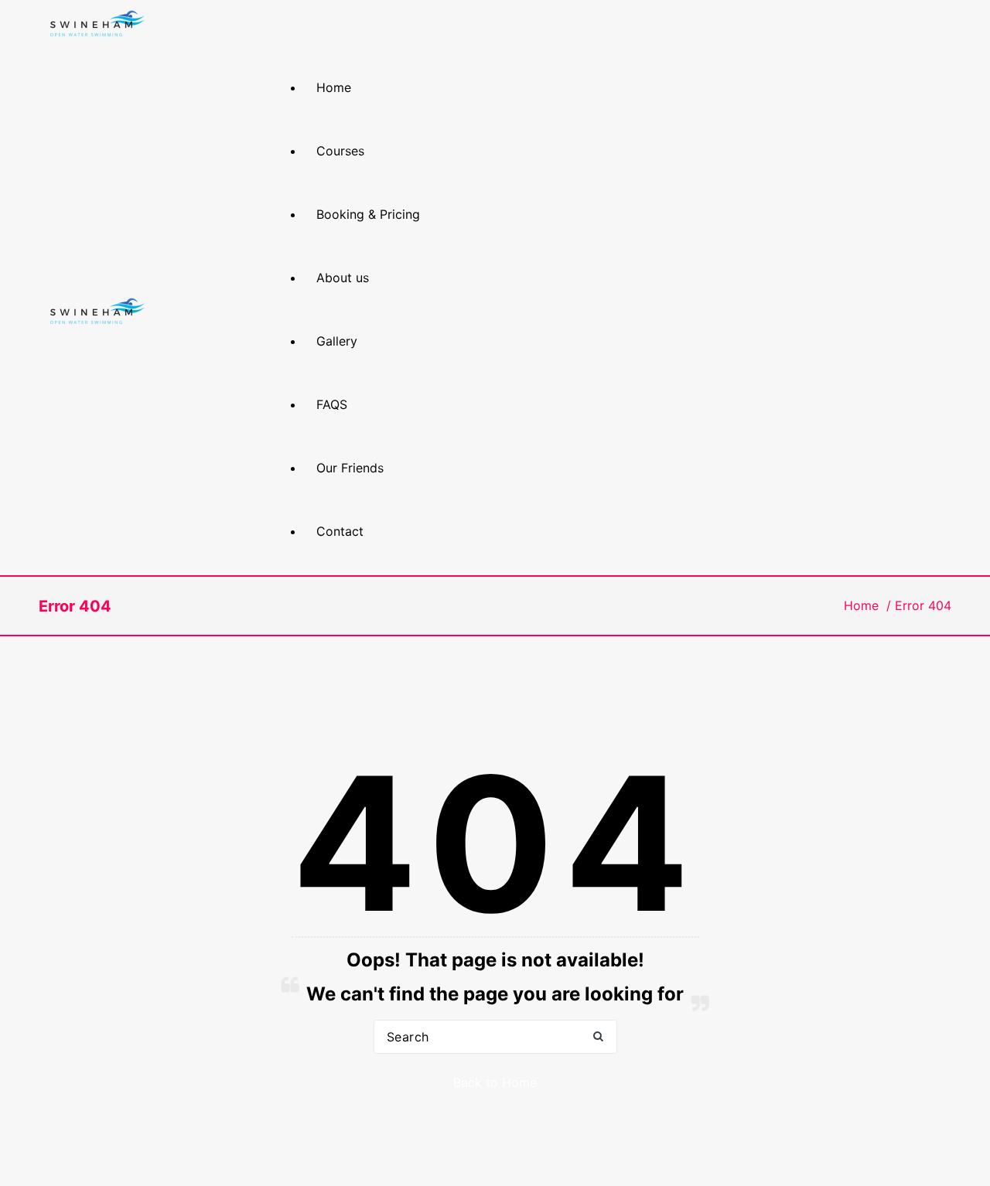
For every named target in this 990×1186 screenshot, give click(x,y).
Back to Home (495, 1082)
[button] (598, 1037)
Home (861, 605)
